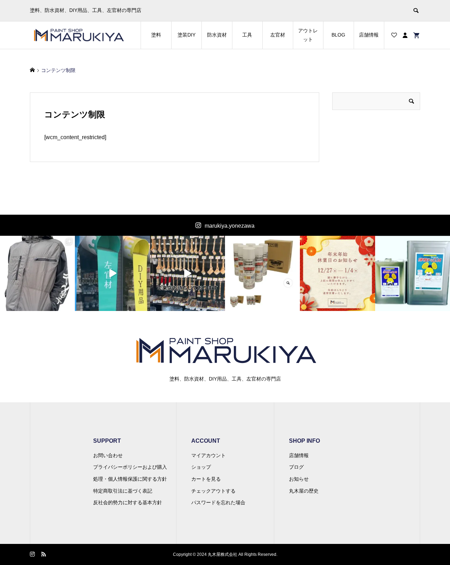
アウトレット (308, 35)
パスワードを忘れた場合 (218, 502)
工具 (247, 35)
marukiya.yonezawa (230, 226)
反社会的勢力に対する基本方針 (127, 502)
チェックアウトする (213, 491)
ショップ (201, 467)
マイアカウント (208, 455)
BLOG (338, 35)
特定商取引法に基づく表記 (122, 491)
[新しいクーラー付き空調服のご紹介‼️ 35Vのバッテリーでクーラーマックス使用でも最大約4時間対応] (37, 273)
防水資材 (217, 35)
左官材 (277, 35)
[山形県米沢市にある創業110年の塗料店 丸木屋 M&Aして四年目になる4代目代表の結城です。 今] (112, 273)
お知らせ (299, 479)
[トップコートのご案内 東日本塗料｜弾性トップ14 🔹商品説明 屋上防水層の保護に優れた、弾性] (412, 273)
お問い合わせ (108, 455)
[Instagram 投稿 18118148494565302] (337, 273)
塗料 (156, 35)
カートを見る (206, 479)
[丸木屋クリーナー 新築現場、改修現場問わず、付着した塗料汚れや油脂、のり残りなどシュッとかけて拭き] (262, 273)
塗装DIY (186, 35)
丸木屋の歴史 (304, 491)
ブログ (296, 467)
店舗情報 (369, 35)
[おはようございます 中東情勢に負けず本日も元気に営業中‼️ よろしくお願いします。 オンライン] (187, 273)
